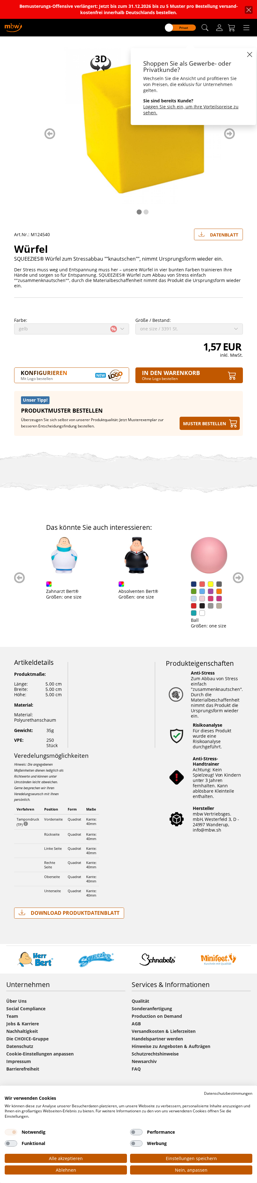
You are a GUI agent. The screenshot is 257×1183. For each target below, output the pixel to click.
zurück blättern (49, 133)
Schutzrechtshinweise (155, 1054)
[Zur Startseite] (13, 27)
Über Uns (16, 1001)
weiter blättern (229, 133)
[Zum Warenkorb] (231, 27)
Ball (195, 620)
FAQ (136, 1069)
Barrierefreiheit (22, 1069)
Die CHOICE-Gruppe (27, 1039)
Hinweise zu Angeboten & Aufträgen (171, 1046)
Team (12, 1016)
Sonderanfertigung (152, 1009)
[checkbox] (11, 1132)
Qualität (140, 1001)
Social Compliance (25, 1009)
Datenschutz (19, 1046)
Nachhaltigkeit (22, 1031)
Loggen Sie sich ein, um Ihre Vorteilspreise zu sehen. (191, 110)
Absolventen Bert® (138, 591)
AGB (136, 1024)
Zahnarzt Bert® (62, 591)
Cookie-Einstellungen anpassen (40, 1054)
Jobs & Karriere (22, 1024)
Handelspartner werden (157, 1039)
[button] (205, 28)
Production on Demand (157, 1016)
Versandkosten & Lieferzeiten (164, 1031)
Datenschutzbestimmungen (228, 1093)
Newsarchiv (144, 1061)
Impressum (18, 1061)
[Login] (219, 27)
